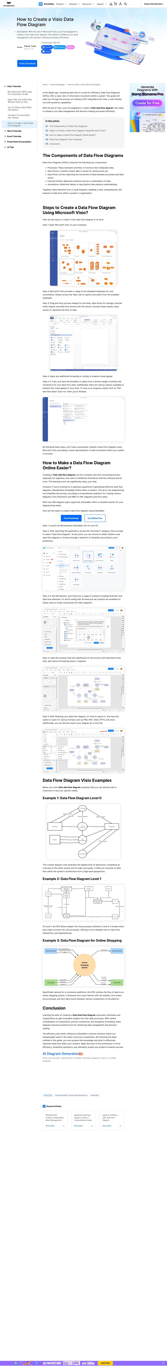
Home (45, 84)
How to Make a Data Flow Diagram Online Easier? (73, 135)
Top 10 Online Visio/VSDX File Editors (19, 108)
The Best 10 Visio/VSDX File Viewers (19, 116)
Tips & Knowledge (57, 84)
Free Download (27, 63)
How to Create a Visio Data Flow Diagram (20, 124)
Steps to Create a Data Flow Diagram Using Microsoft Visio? (78, 130)
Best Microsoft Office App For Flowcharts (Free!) (20, 92)
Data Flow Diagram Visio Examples (66, 139)
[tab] (19, 86)
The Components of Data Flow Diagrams (68, 126)
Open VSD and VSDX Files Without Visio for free (20, 100)
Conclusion (55, 144)
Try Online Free (95, 518)
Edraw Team (30, 46)
